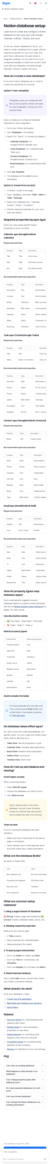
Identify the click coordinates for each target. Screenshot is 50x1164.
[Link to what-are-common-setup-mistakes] (2, 903)
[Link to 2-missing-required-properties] (2, 926)
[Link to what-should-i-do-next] (2, 989)
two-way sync (19, 715)
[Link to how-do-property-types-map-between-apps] (2, 593)
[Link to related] (2, 1014)
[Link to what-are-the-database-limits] (2, 856)
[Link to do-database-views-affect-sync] (2, 726)
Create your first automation (19, 999)
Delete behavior (14, 1034)
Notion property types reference (28, 606)
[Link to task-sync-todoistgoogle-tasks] (2, 335)
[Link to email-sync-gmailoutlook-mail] (2, 506)
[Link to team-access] (2, 825)
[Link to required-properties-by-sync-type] (2, 220)
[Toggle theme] (40, 3)
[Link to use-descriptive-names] (2, 616)
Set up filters (12, 1007)
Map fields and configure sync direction (24, 1003)
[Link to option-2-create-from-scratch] (2, 185)
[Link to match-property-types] (2, 631)
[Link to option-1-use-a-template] (2, 91)
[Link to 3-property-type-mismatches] (2, 950)
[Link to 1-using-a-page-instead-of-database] (2, 911)
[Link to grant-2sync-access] (2, 777)
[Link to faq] (2, 1056)
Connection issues (15, 1042)
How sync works (14, 1020)
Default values (13, 1027)
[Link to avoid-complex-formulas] (2, 696)
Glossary (11, 1049)
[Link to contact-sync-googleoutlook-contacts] (2, 420)
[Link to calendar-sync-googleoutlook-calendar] (2, 236)
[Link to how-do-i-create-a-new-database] (2, 76)
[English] (35, 3)
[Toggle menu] (46, 3)
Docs (6, 19)
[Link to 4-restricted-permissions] (2, 973)
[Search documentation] (30, 3)
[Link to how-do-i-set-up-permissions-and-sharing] (2, 769)
